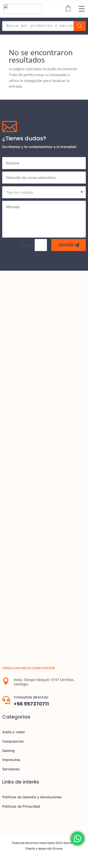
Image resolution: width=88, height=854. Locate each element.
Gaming (8, 750)
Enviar (66, 245)
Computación (13, 741)
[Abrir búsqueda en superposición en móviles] (44, 26)
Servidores (11, 769)
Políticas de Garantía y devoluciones (32, 797)
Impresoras (11, 760)
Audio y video (13, 732)
